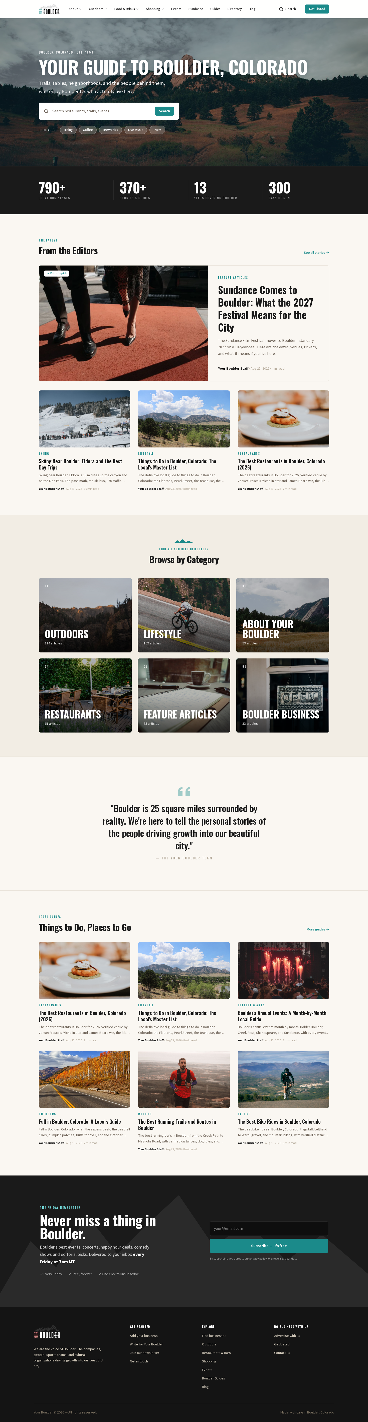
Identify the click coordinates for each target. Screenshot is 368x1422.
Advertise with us (287, 1335)
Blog (252, 9)
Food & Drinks (124, 9)
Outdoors (96, 9)
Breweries (110, 129)
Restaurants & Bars (216, 1352)
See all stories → (316, 252)
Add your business (144, 1335)
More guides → (318, 929)
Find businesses (214, 1335)
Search (290, 9)
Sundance (196, 9)
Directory (235, 9)
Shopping (153, 9)
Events (176, 9)
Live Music (135, 129)
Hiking (68, 129)
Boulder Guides (213, 1378)
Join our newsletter (144, 1352)
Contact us (282, 1352)
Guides (215, 9)
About (73, 9)
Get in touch (139, 1361)
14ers (157, 129)
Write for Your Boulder (146, 1344)
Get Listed (317, 9)
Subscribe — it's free (269, 1246)
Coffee (88, 129)
